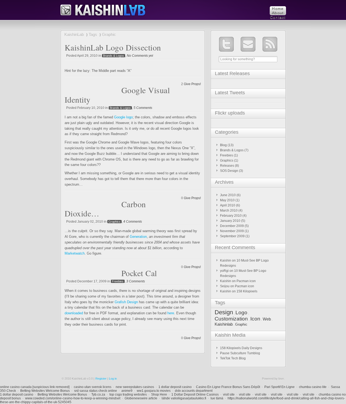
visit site (229, 394)
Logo (241, 312)
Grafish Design (126, 302)
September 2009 (232, 236)
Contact (277, 17)
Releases (227, 166)
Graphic (241, 324)
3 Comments (135, 281)
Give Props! (192, 84)
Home (278, 8)
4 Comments (132, 221)
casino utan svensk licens (92, 387)
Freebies (118, 281)
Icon (255, 319)
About (278, 13)
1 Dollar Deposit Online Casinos (195, 394)
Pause (224, 353)
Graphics (114, 221)
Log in (113, 378)
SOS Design (229, 171)
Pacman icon (246, 281)
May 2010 (227, 200)
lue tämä (217, 398)
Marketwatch (75, 253)
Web (267, 319)
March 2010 (229, 210)
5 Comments (143, 108)
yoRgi (224, 271)
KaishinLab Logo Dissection (113, 47)
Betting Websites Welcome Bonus (45, 391)
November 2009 (232, 231)
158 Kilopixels (247, 291)
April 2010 (227, 205)
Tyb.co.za (98, 394)
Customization (231, 319)
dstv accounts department (193, 391)
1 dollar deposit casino (175, 387)
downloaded (74, 313)
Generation (138, 237)
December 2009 (232, 226)
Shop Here (159, 394)
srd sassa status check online (95, 391)
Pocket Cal (139, 273)
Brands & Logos (113, 55)
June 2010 (228, 195)
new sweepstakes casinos (135, 387)
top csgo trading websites (128, 394)
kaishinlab (103, 9)
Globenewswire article (141, 398)
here (170, 313)
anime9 (126, 391)
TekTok (225, 358)
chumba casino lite (313, 387)
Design (224, 312)
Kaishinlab (224, 324)
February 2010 (231, 216)
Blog (223, 145)
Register (101, 378)
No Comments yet (140, 56)
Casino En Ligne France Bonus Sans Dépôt (228, 387)
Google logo (123, 117)
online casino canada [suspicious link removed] (34, 387)
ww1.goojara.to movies (154, 391)
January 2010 (230, 221)
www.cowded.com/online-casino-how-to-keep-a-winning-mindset (72, 398)
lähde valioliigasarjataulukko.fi (184, 398)
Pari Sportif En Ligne (279, 387)
